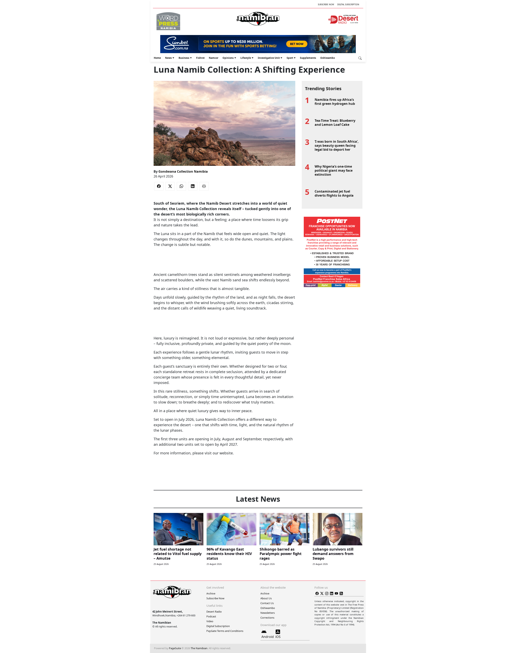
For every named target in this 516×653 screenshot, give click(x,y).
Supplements (308, 58)
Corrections (267, 617)
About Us (266, 598)
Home (157, 58)
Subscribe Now (326, 4)
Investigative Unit (269, 58)
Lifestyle (245, 58)
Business (184, 58)
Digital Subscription (348, 4)
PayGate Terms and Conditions (224, 631)
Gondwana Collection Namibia (183, 171)
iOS (278, 636)
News (168, 58)
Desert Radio (214, 611)
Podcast (211, 616)
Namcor (213, 58)
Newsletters (267, 613)
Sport (290, 58)
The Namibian (199, 648)
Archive (210, 593)
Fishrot (200, 58)
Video (209, 621)
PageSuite (175, 648)
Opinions (228, 58)
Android (267, 636)
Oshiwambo (327, 58)
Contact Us (267, 603)
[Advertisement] (224, 260)
